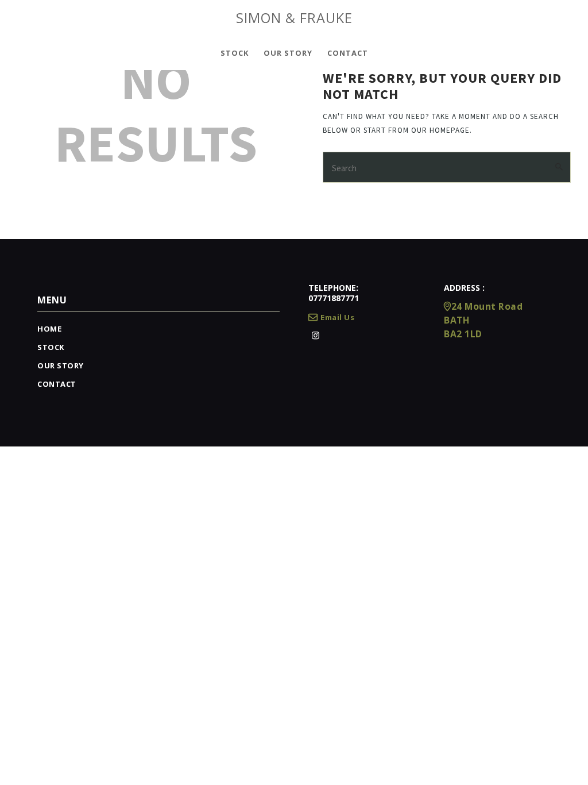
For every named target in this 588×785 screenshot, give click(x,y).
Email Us (337, 317)
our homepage (440, 130)
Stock (50, 347)
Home (49, 329)
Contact (56, 384)
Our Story (60, 365)
